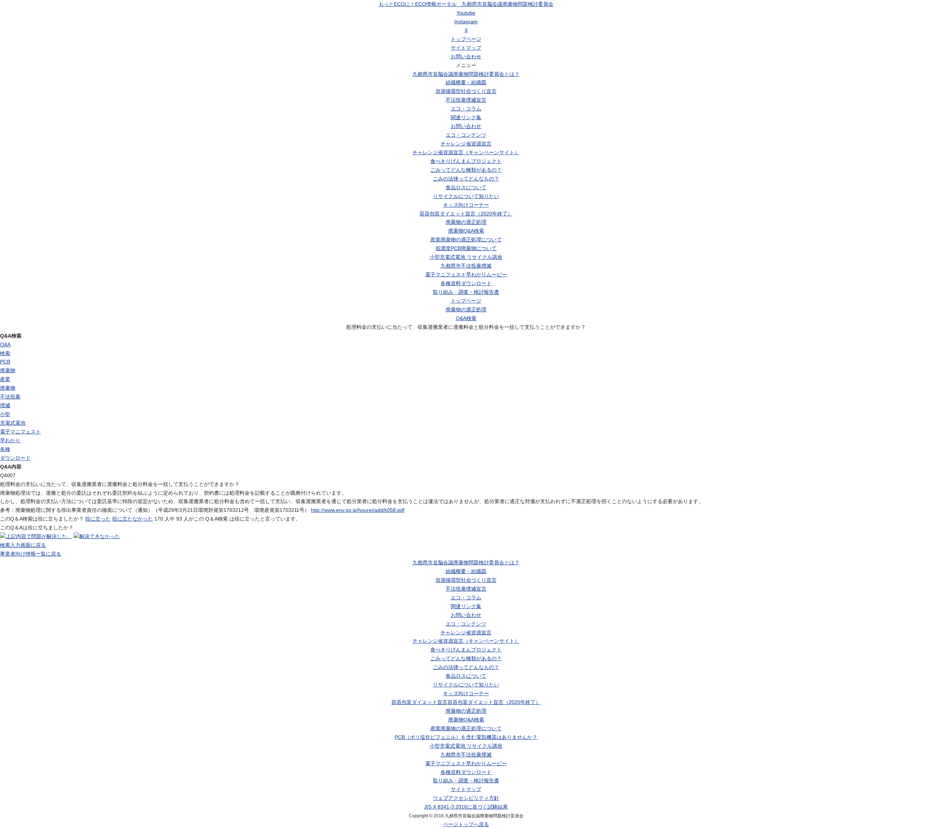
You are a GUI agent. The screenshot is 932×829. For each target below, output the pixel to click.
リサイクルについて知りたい (466, 196)
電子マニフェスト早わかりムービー (466, 274)
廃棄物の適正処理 (466, 222)
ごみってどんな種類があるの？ (466, 170)
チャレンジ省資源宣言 (466, 144)
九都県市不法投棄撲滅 (466, 266)
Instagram (466, 21)
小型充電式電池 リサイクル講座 (466, 257)
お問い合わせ (466, 56)
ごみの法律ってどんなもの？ (466, 179)
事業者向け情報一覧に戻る (30, 554)
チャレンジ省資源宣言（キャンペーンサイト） (466, 152)
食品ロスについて (466, 187)
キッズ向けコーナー (466, 205)
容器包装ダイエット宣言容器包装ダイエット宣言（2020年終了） (466, 702)
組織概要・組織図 (466, 82)
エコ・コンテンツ (466, 135)
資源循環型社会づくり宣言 (466, 91)
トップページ (466, 39)
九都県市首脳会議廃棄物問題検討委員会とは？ (466, 74)
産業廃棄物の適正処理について (466, 239)
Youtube (466, 13)
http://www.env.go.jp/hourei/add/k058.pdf (357, 510)
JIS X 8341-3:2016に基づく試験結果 (466, 807)
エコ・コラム (466, 109)
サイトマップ (466, 48)
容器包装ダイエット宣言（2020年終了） (466, 214)
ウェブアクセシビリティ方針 (466, 798)
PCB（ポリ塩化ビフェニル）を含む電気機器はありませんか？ (466, 737)
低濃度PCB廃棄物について (466, 248)
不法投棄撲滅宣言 (466, 100)
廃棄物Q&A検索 (466, 231)
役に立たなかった (132, 519)
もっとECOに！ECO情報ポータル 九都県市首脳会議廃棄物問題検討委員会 (466, 4)
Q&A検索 (466, 318)
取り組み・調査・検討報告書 (466, 292)
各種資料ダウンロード (466, 283)
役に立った (98, 519)
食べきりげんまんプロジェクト (466, 161)
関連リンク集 (466, 117)
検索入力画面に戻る (23, 545)
